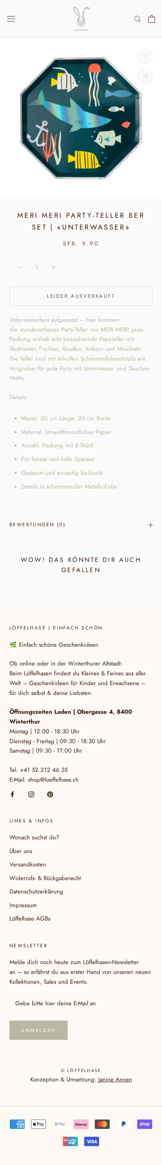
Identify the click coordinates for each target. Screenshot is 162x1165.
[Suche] (137, 18)
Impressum (23, 905)
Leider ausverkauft (81, 296)
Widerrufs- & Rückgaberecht (45, 878)
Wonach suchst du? (34, 837)
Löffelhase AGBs (29, 918)
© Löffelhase (81, 1070)
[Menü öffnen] (11, 19)
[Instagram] (31, 794)
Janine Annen (115, 1079)
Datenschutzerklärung (36, 891)
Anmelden (38, 1030)
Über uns (20, 851)
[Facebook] (12, 794)
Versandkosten (27, 864)
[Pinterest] (50, 794)
